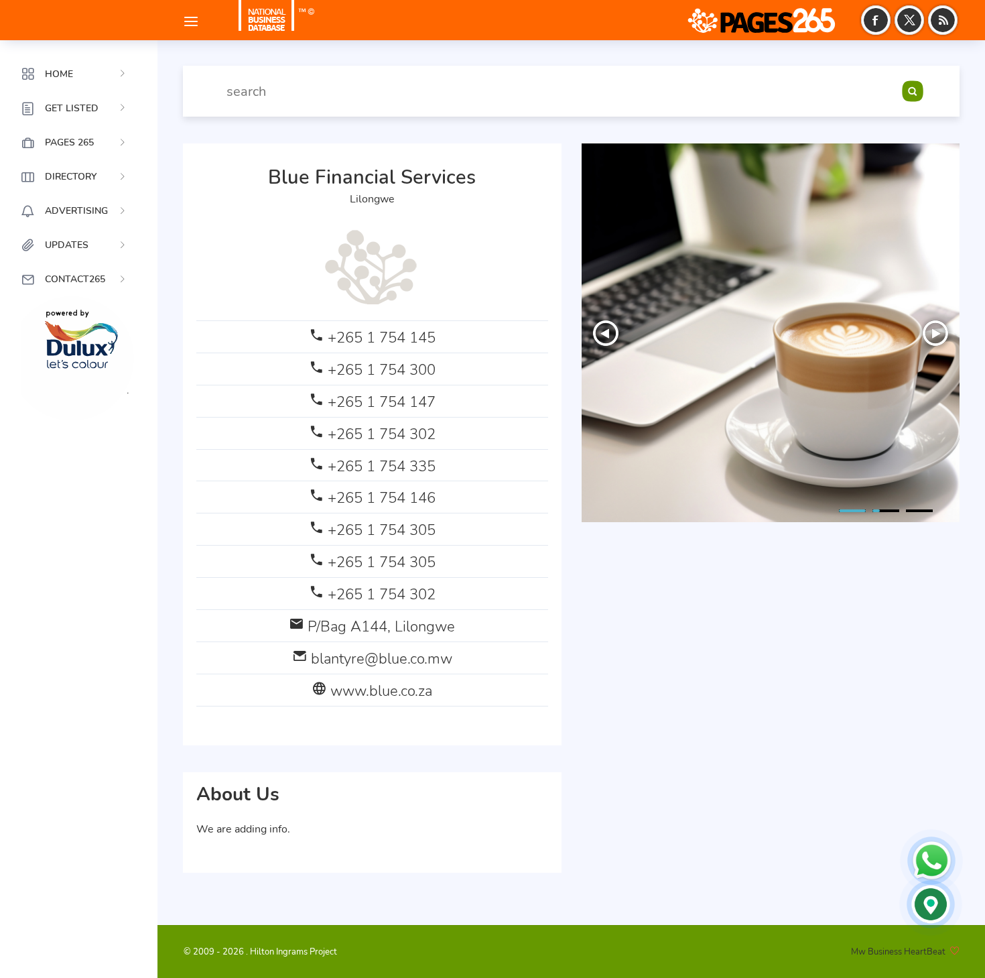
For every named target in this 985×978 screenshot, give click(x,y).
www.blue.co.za (381, 690)
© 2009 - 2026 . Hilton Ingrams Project (260, 952)
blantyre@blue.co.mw (381, 658)
